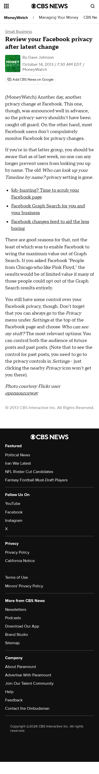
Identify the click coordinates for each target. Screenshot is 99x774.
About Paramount (20, 667)
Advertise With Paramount (28, 675)
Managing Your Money (58, 17)
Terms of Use (16, 577)
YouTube (12, 504)
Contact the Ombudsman (27, 708)
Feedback (14, 700)
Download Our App (22, 626)
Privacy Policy (17, 552)
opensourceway (21, 393)
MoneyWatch (16, 17)
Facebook (14, 512)
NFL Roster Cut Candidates (29, 472)
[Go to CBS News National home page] (49, 6)
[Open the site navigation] (17, 6)
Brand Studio (16, 635)
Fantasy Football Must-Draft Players (36, 480)
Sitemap (12, 643)
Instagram (13, 521)
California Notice (20, 561)
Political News (17, 455)
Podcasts (13, 618)
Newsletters (15, 610)
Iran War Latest (18, 463)
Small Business (18, 32)
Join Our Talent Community (29, 683)
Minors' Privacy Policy (24, 586)
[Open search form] (92, 6)
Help (9, 692)
